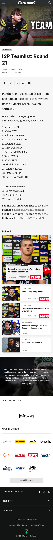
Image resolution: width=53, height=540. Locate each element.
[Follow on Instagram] (49, 491)
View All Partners (26, 480)
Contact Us (25, 525)
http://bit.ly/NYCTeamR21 (29, 218)
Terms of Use (20, 519)
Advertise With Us (37, 525)
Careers (12, 525)
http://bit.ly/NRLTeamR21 (29, 209)
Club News (7, 50)
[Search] (49, 2)
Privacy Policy (32, 519)
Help (18, 525)
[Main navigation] (3, 2)
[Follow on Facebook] (40, 491)
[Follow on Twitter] (44, 491)
